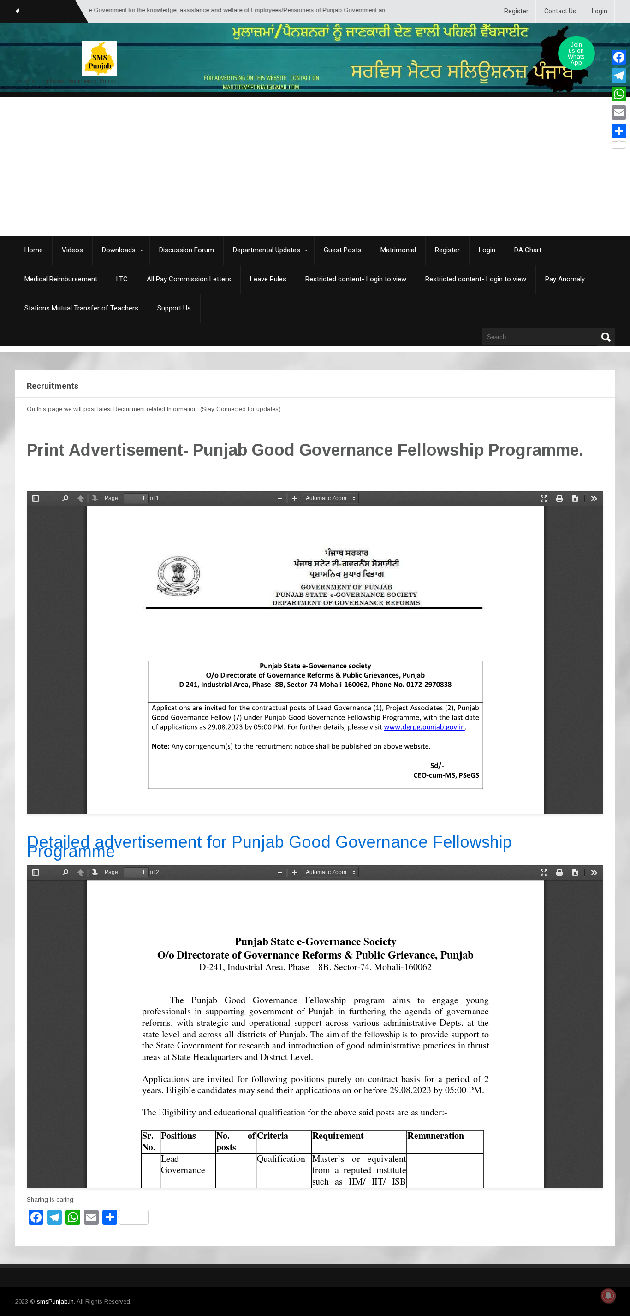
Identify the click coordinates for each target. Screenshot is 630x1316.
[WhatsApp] (619, 94)
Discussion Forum (186, 250)
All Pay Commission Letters (189, 279)
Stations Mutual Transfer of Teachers (81, 308)
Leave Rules (268, 279)
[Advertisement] (315, 166)
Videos (72, 250)
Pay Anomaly (565, 279)
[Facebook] (619, 57)
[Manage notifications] (608, 1295)
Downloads (119, 250)
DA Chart (527, 250)
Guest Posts (343, 250)
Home (33, 250)
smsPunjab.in (55, 1301)
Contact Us (560, 11)
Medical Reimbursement (60, 279)
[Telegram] (619, 75)
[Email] (619, 112)
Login (599, 11)
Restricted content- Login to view (355, 279)
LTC (122, 279)
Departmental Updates (266, 250)
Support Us (174, 308)
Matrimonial (398, 250)
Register (516, 11)
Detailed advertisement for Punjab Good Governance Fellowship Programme (269, 847)
